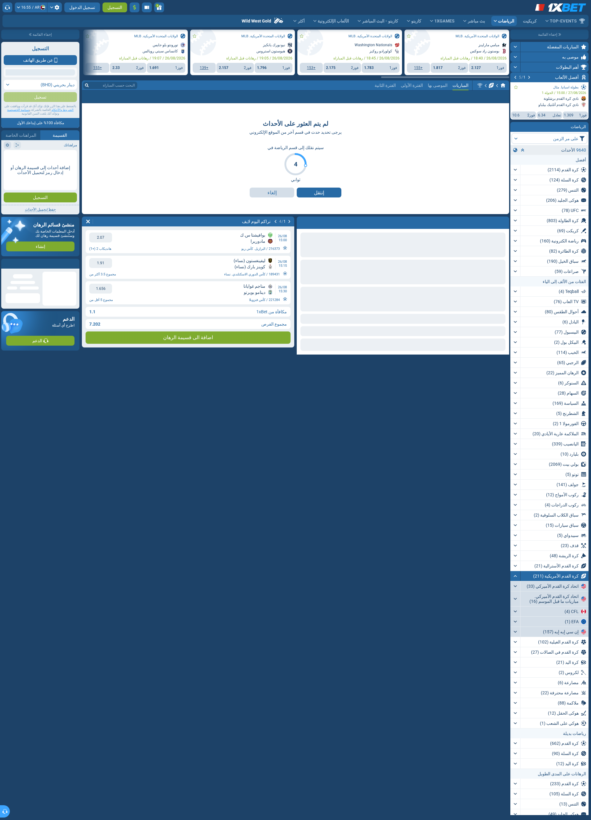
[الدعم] (7, 7)
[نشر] (515, 47)
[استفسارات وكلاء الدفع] (147, 7)
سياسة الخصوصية (18, 110)
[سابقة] (529, 77)
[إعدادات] (54, 7)
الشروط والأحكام (62, 110)
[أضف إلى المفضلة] (516, 87)
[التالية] (515, 77)
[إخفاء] (515, 576)
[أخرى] (118, 96)
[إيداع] (134, 7)
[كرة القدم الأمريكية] (491, 85)
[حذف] (303, 221)
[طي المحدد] (522, 150)
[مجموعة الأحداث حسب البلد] (515, 150)
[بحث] (86, 85)
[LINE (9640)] (503, 85)
